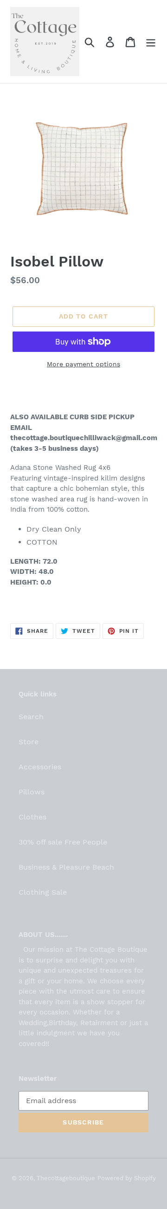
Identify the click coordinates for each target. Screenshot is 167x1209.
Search (31, 716)
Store (29, 741)
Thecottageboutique (66, 1178)
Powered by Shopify (126, 1178)
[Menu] (151, 41)
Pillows (32, 791)
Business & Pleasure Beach (66, 867)
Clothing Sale (43, 892)
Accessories (40, 766)
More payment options (83, 364)
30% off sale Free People (63, 842)
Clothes (32, 816)
